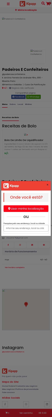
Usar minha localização (27, 209)
